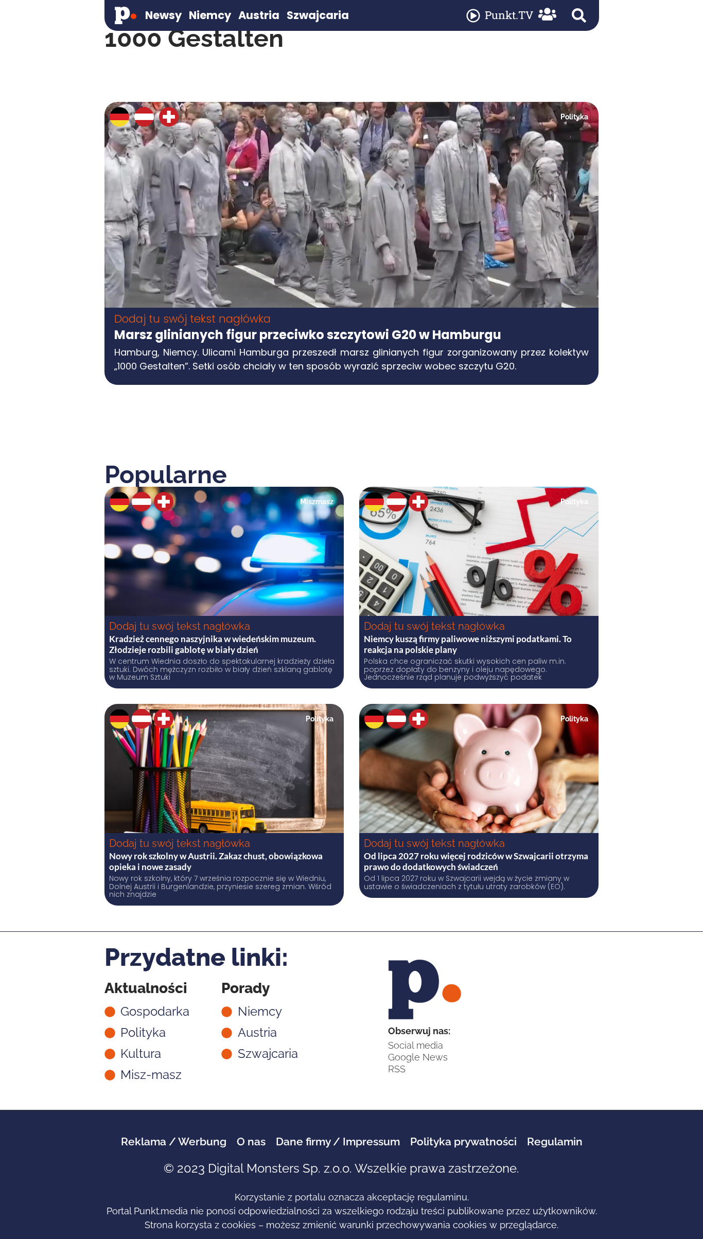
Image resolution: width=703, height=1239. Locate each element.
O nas (251, 1141)
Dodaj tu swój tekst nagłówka (192, 318)
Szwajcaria (318, 15)
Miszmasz (316, 502)
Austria (258, 15)
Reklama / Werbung (173, 1141)
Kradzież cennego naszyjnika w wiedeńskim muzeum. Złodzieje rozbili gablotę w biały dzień (212, 643)
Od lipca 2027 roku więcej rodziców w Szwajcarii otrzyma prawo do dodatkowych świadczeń (476, 861)
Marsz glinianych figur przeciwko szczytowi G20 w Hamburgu (307, 334)
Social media (415, 1045)
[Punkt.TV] (473, 16)
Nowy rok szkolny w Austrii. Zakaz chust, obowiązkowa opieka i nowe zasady (216, 861)
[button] (579, 15)
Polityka (574, 117)
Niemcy (210, 15)
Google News (418, 1057)
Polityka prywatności (463, 1141)
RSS (397, 1069)
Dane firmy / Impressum (338, 1141)
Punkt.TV (509, 15)
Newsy (163, 15)
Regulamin (555, 1141)
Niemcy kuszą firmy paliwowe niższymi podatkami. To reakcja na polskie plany (468, 643)
